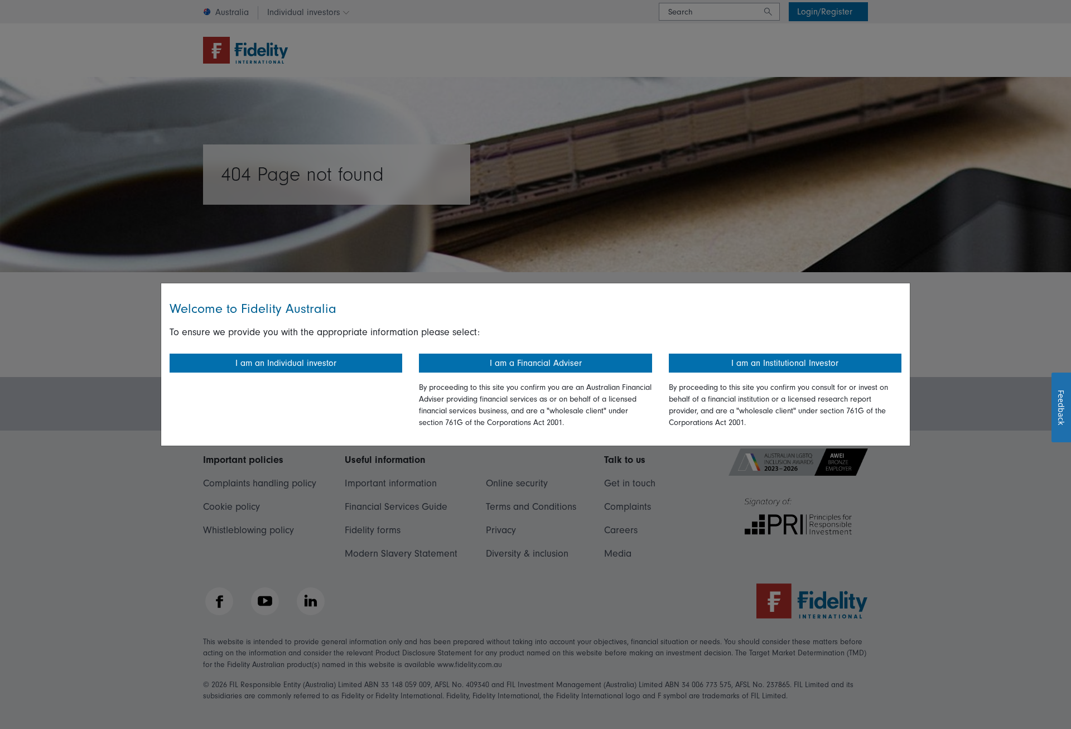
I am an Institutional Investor (784, 363)
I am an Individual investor (285, 363)
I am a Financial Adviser (536, 363)
